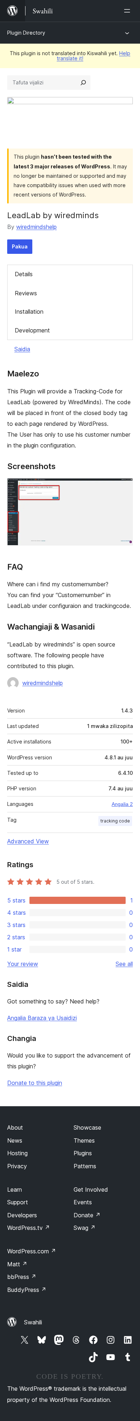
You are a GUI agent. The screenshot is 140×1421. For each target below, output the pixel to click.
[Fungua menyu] (128, 11)
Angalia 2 (122, 804)
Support (17, 1202)
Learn (14, 1189)
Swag (84, 1227)
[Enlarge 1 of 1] (123, 487)
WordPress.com (31, 1251)
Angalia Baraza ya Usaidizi (42, 1017)
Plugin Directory (26, 33)
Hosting (17, 1153)
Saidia (22, 349)
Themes (84, 1140)
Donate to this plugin (34, 1082)
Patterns (85, 1166)
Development (32, 330)
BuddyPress (26, 1289)
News (14, 1140)
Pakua (20, 246)
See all (124, 963)
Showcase (87, 1127)
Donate (87, 1215)
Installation (29, 311)
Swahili (33, 1322)
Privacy (17, 1166)
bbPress (21, 1276)
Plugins (83, 1153)
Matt (17, 1264)
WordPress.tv (28, 1227)
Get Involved (91, 1189)
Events (83, 1202)
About (15, 1127)
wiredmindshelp (36, 226)
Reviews (26, 293)
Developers (22, 1215)
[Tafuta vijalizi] (83, 82)
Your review (22, 963)
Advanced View (28, 841)
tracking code (115, 821)
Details (24, 274)
